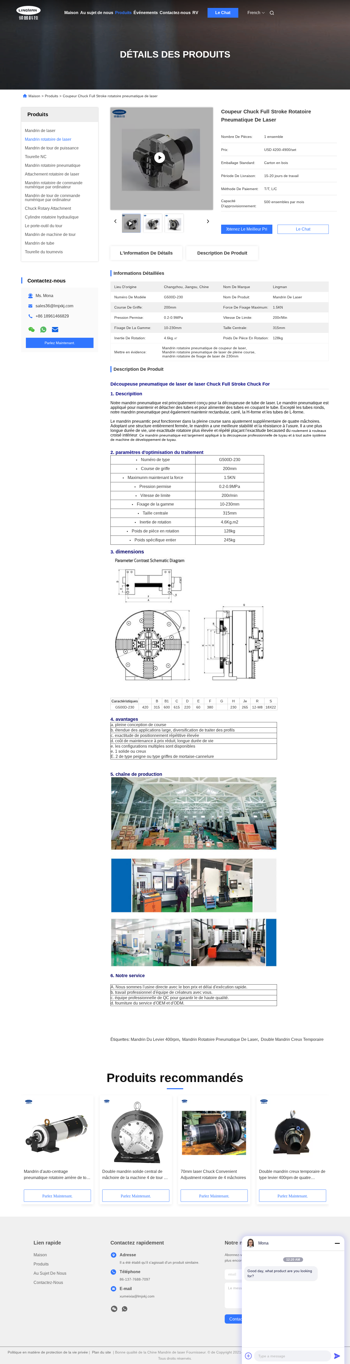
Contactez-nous (175, 12)
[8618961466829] (124, 1310)
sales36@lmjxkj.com (54, 306)
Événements (145, 12)
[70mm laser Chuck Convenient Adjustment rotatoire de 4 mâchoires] (214, 1132)
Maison (71, 12)
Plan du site (101, 1352)
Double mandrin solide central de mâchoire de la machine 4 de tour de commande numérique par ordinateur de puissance (135, 1175)
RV (195, 12)
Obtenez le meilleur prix (246, 229)
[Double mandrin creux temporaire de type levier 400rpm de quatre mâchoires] (292, 1132)
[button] (30, 1144)
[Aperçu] (28, 12)
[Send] (337, 1355)
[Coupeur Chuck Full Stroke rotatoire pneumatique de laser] (161, 158)
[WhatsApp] (43, 329)
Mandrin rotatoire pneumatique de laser (220, 1039)
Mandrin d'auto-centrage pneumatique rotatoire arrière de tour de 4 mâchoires (57, 1175)
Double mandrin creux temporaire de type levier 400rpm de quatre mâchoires (292, 1175)
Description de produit (222, 253)
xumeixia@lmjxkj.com (137, 1296)
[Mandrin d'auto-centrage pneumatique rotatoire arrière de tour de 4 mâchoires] (57, 1132)
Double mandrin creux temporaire (292, 1039)
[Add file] (248, 1355)
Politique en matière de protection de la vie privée (48, 1352)
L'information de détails (146, 253)
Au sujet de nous (96, 12)
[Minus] (337, 1243)
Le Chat (222, 12)
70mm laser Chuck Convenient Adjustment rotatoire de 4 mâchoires (213, 1174)
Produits (123, 12)
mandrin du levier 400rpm (155, 1039)
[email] (55, 329)
